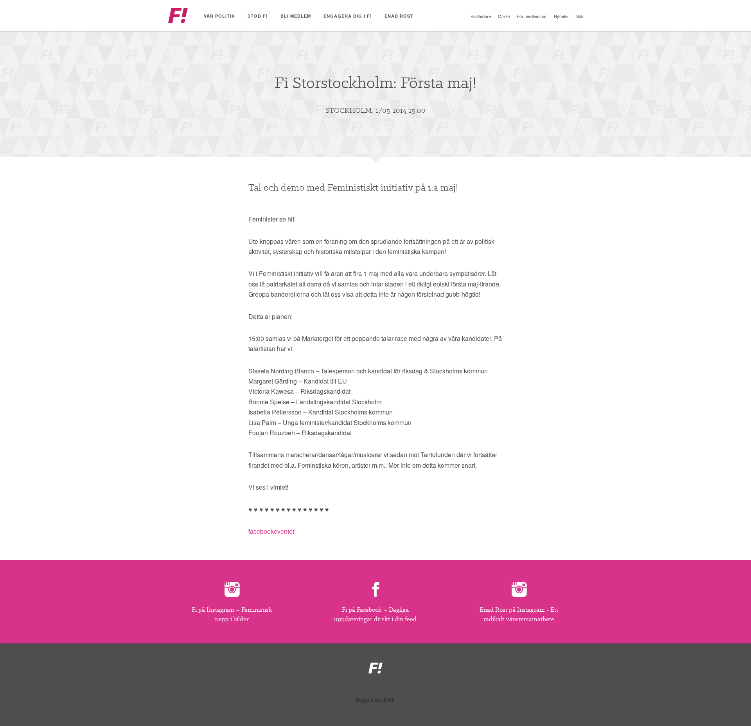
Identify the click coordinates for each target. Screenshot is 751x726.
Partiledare (481, 16)
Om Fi (504, 16)
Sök (580, 16)
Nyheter (561, 16)
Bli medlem (295, 16)
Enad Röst (398, 16)
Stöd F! (258, 16)
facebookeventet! (272, 531)
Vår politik (219, 16)
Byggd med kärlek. (375, 700)
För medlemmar (532, 16)
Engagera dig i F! (347, 16)
